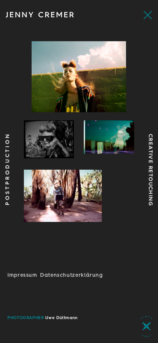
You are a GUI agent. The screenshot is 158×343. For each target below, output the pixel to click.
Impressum (22, 275)
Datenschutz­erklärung (71, 275)
